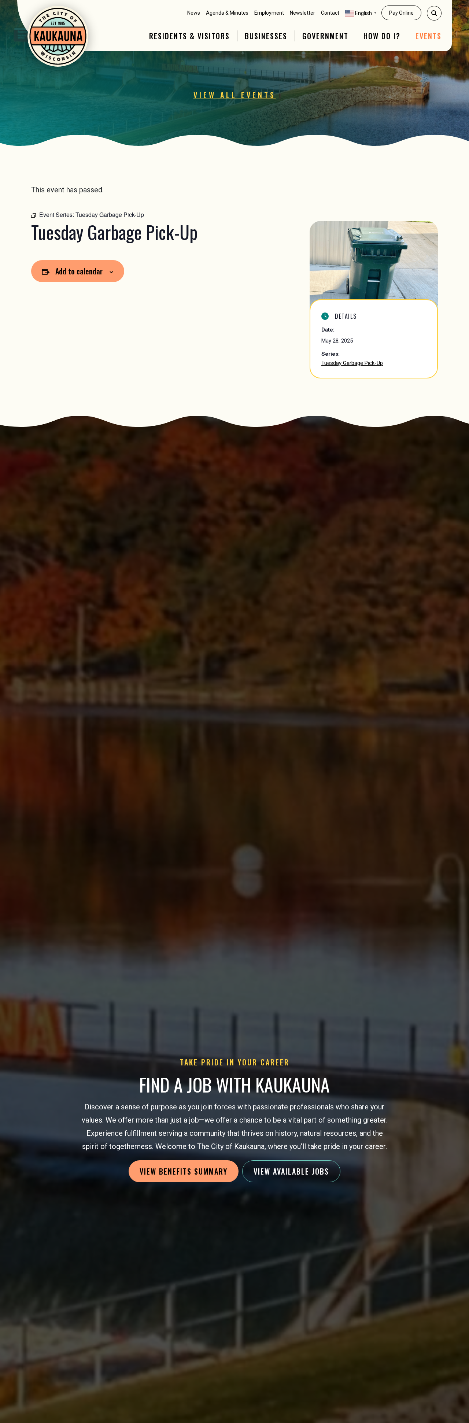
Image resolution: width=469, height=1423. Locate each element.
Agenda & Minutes (227, 13)
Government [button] (325, 35)
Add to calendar (79, 271)
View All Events (234, 94)
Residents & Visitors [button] (189, 35)
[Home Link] (57, 36)
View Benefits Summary (184, 1171)
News (193, 13)
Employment (269, 13)
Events (429, 35)
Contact (330, 13)
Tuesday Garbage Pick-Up (352, 363)
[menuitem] (193, 13)
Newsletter (302, 13)
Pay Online (401, 13)
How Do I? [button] (381, 35)
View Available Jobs (291, 1171)
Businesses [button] (266, 35)
